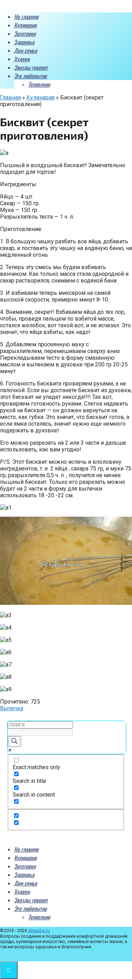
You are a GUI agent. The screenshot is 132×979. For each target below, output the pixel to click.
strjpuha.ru (39, 930)
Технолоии (39, 84)
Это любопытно (30, 76)
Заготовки (25, 33)
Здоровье (24, 42)
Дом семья (25, 50)
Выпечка (11, 708)
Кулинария (25, 25)
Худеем (22, 59)
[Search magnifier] (14, 741)
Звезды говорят (31, 67)
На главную (26, 16)
